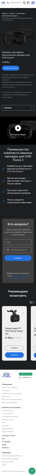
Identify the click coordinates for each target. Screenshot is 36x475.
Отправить (18, 258)
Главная (4, 13)
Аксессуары (21, 13)
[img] (33, 2)
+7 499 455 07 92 (15, 3)
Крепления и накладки (9, 16)
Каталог (12, 13)
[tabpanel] (18, 128)
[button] (18, 128)
